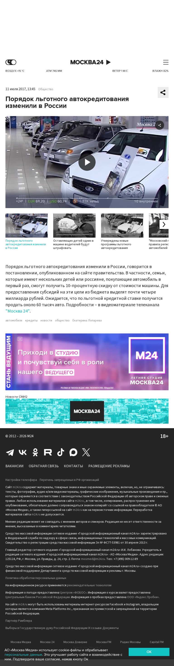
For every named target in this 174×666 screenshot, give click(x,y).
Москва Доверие (75, 642)
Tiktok (60, 452)
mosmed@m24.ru (93, 559)
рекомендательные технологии (89, 585)
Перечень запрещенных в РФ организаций (69, 480)
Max (73, 452)
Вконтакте (22, 452)
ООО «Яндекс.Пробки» (143, 597)
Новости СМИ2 (16, 397)
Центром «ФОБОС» (73, 592)
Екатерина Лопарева (87, 320)
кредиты (31, 320)
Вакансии (14, 466)
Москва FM (103, 642)
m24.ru (17, 487)
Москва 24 (87, 62)
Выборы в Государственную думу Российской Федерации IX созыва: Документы (62, 628)
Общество (45, 89)
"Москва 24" (17, 311)
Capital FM (157, 642)
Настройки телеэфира (21, 480)
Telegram (9, 452)
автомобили (13, 320)
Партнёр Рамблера (18, 621)
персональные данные (23, 654)
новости (46, 320)
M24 (30, 436)
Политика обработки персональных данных (35, 578)
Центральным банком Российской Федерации (37, 597)
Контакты (73, 466)
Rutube (48, 452)
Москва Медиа (21, 642)
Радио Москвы (130, 642)
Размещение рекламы (109, 466)
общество (62, 320)
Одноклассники (35, 452)
